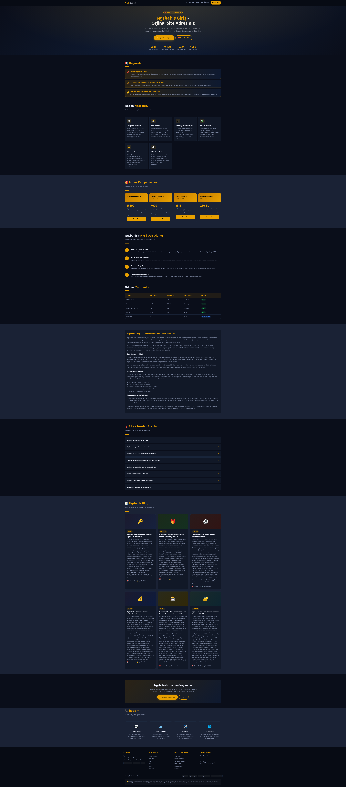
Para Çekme (177, 763)
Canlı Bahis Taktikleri (179, 761)
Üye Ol (184, 697)
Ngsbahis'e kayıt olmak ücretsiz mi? (173, 447)
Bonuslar (192, 2)
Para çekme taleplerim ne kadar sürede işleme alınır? (173, 460)
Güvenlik (176, 768)
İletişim (206, 2)
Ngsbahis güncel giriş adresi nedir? (173, 440)
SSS (202, 2)
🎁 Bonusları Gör (183, 38)
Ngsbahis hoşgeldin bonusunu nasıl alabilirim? (173, 467)
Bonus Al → (136, 219)
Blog (197, 2)
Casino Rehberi (178, 766)
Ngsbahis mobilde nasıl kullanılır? (173, 474)
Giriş (186, 2)
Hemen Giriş (215, 3)
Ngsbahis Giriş (153, 756)
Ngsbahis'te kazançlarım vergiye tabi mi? (173, 487)
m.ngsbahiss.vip (205, 759)
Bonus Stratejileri (179, 758)
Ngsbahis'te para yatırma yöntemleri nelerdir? (173, 453)
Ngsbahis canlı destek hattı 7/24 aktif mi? (173, 480)
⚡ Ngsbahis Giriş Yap (164, 38)
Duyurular (151, 768)
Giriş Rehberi (177, 756)
